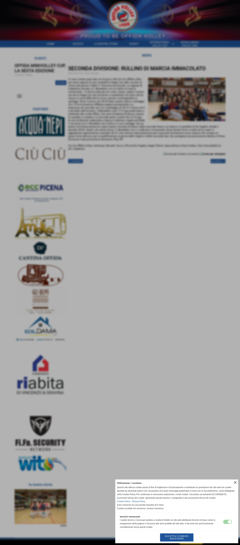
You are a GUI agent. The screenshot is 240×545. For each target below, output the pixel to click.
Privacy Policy (138, 501)
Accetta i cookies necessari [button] (177, 537)
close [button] (235, 482)
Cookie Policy (123, 501)
